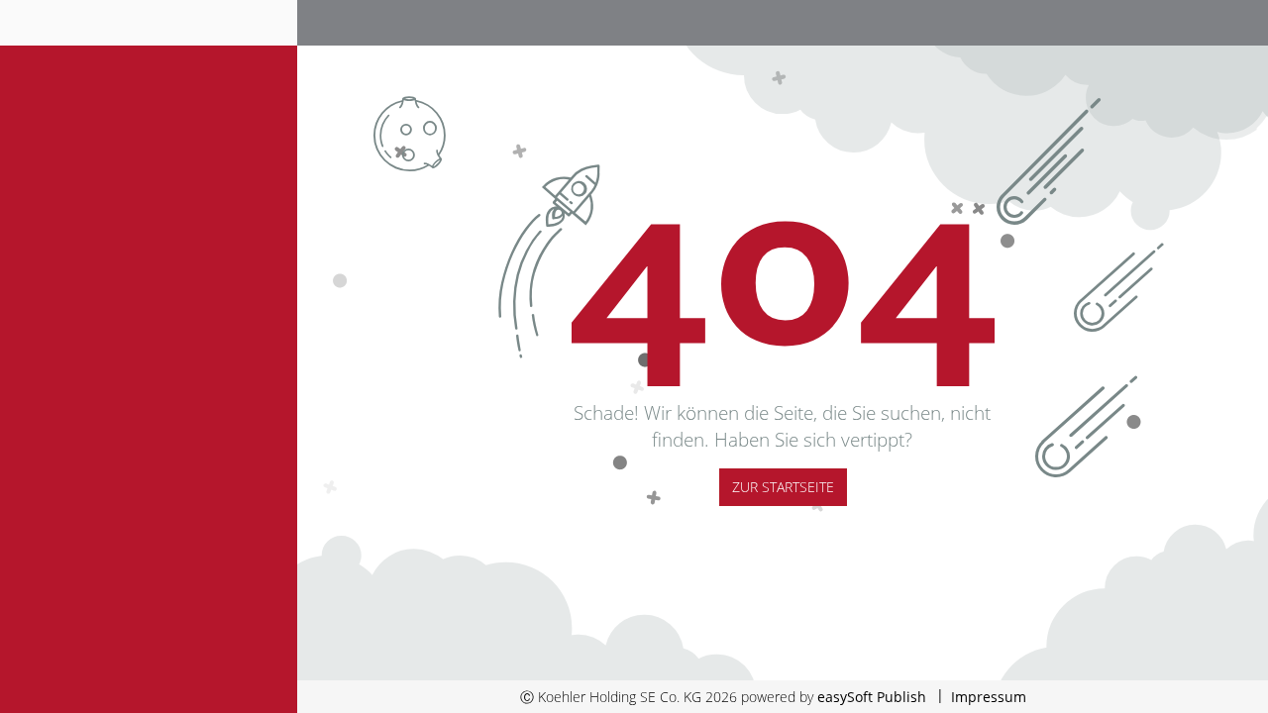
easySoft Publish (871, 696)
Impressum (988, 696)
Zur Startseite (783, 486)
